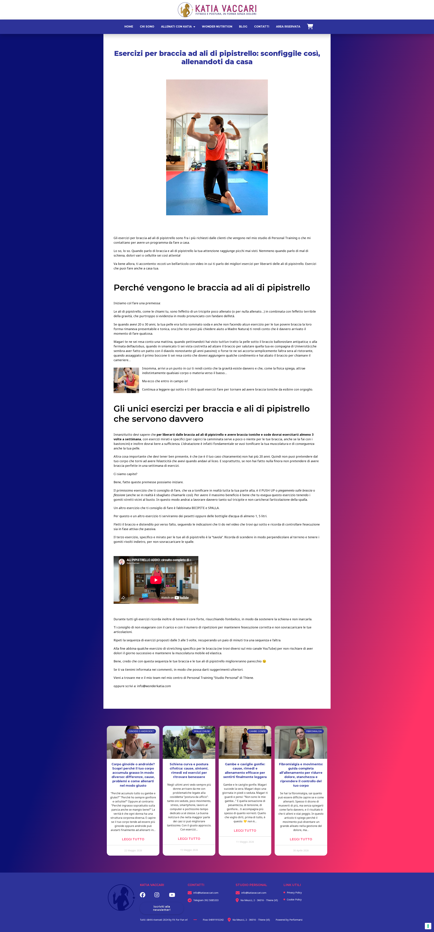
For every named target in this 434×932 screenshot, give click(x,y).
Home (128, 26)
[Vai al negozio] (308, 27)
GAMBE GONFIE (257, 731)
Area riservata (288, 26)
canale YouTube (264, 648)
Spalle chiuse (202, 731)
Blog (243, 26)
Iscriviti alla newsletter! (162, 908)
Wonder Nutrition (217, 26)
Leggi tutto (133, 839)
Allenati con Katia (176, 26)
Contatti (261, 26)
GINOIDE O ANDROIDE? (141, 731)
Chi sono (147, 26)
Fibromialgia (314, 731)
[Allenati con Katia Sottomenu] (194, 26)
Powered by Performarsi (289, 919)
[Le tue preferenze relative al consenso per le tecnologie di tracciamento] (428, 926)
